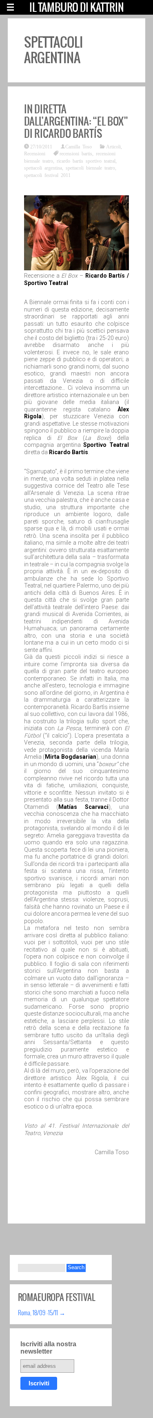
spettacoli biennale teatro (90, 167)
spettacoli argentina (43, 167)
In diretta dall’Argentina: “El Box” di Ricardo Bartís (76, 121)
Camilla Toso (78, 146)
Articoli (113, 146)
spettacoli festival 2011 (47, 174)
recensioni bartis (76, 153)
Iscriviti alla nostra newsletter (48, 1348)
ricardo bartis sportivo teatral (86, 160)
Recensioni (34, 153)
